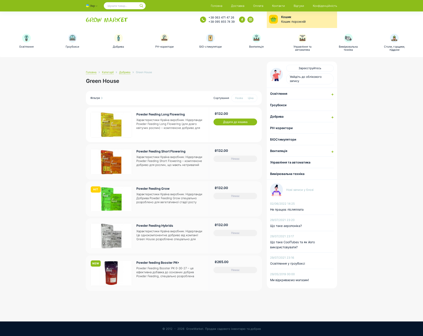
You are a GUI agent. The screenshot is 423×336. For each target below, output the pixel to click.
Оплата (258, 5)
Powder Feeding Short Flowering (161, 151)
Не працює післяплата (287, 209)
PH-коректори (281, 128)
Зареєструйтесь (310, 68)
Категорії (108, 72)
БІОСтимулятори (283, 139)
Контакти (278, 5)
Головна (216, 5)
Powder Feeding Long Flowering (160, 114)
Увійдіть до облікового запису (306, 79)
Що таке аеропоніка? (286, 226)
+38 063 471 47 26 (221, 17)
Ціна (251, 98)
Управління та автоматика (290, 162)
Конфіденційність (325, 5)
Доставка (237, 5)
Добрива (124, 72)
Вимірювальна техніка (287, 174)
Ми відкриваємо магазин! (289, 280)
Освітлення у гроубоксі (287, 263)
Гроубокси (278, 105)
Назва (239, 98)
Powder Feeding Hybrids (154, 225)
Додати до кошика (235, 122)
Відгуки (299, 5)
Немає (235, 158)
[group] (26, 41)
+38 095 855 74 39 (221, 21)
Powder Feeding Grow (153, 188)
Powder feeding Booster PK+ (157, 262)
